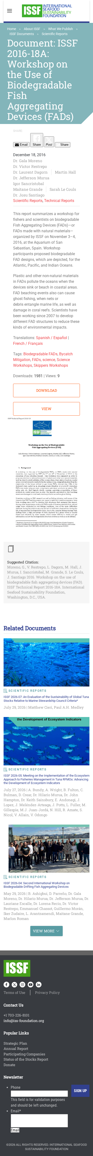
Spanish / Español (51, 337)
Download (46, 390)
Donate (9, 1064)
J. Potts (58, 804)
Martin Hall (65, 172)
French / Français (28, 343)
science (48, 359)
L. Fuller (73, 804)
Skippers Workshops (51, 365)
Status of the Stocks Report (26, 1059)
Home (11, 29)
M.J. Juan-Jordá (34, 809)
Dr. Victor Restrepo (30, 166)
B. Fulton (71, 789)
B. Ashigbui (37, 893)
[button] (9, 10)
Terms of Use (14, 992)
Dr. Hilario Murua (47, 794)
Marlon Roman (16, 918)
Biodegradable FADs (40, 354)
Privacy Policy (47, 992)
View (46, 408)
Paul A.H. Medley (69, 707)
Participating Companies (24, 1054)
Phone (16, 1087)
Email (16, 1111)
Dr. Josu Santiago (29, 194)
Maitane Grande (27, 189)
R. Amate (70, 809)
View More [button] (44, 931)
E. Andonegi (65, 799)
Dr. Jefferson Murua (31, 177)
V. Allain (21, 814)
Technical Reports (59, 200)
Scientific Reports (54, 34)
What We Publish (60, 29)
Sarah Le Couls (63, 189)
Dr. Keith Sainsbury (37, 799)
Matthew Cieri (40, 707)
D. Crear (25, 794)
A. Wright (53, 789)
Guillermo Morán (68, 908)
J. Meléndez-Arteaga (33, 804)
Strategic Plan (15, 1043)
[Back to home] (46, 10)
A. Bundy (36, 789)
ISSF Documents (22, 34)
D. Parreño (58, 893)
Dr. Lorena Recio (47, 903)
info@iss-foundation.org (24, 1020)
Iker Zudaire (14, 913)
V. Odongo (39, 814)
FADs (36, 359)
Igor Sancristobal (28, 183)
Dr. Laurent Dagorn (30, 172)
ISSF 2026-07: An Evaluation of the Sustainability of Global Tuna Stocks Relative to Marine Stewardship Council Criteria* (46, 698)
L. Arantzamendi (40, 913)
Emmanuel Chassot (36, 908)
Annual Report (16, 1048)
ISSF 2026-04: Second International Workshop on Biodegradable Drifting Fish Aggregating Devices (37, 884)
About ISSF (32, 29)
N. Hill (55, 809)
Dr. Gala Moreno (27, 160)
